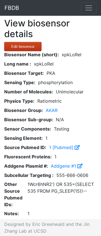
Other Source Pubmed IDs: (13, 194)
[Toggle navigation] (89, 8)
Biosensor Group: (23, 110)
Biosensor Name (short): (31, 54)
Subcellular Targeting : (29, 175)
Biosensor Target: (24, 73)
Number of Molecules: (28, 92)
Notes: (11, 213)
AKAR (52, 110)
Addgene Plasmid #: (26, 166)
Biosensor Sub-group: (28, 119)
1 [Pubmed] (62, 147)
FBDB (11, 8)
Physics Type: (19, 101)
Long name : (17, 64)
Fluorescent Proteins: (28, 156)
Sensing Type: (19, 82)
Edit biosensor (23, 46)
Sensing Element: (23, 138)
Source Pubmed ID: (25, 147)
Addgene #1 (64, 166)
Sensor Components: (27, 129)
